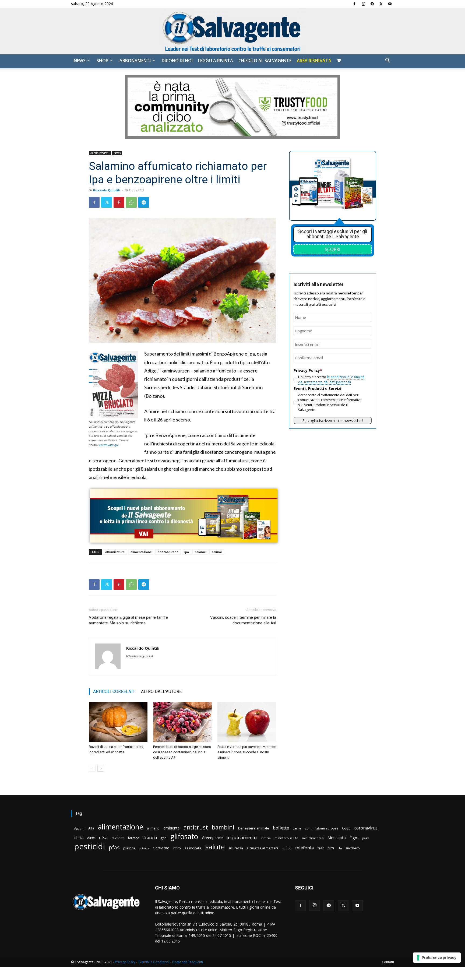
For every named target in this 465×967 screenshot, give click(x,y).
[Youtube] (390, 4)
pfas (114, 847)
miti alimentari (313, 838)
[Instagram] (363, 4)
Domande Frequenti (187, 962)
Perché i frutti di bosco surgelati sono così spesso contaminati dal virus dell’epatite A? (182, 752)
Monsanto (336, 837)
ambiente (171, 828)
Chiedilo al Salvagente (264, 61)
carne (297, 828)
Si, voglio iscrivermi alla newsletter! (332, 420)
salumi (217, 552)
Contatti (388, 962)
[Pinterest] (119, 202)
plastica (129, 848)
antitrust (196, 827)
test (321, 848)
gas (164, 837)
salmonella (193, 848)
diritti (91, 837)
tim (330, 847)
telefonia (304, 847)
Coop (346, 828)
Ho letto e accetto (331, 379)
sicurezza (235, 848)
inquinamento (242, 837)
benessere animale (253, 828)
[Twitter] (381, 4)
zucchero (353, 848)
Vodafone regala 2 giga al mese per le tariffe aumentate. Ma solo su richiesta (128, 620)
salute (215, 847)
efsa (103, 838)
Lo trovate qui (109, 445)
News (80, 61)
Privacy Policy (125, 962)
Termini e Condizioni (154, 962)
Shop (102, 61)
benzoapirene (168, 552)
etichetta (117, 838)
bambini (223, 827)
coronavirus (366, 828)
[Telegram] (372, 4)
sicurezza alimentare (263, 848)
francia (150, 838)
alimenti (153, 828)
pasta (365, 838)
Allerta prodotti (99, 153)
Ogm (354, 837)
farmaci (134, 838)
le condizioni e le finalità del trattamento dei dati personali (331, 379)
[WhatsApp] (131, 202)
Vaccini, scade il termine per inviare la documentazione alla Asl (243, 620)
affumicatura (115, 552)
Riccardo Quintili (106, 190)
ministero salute (286, 838)
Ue (340, 848)
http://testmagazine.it (139, 656)
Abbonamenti (135, 61)
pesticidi (89, 846)
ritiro (177, 848)
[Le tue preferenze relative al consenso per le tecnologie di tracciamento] (437, 957)
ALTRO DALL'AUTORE (161, 691)
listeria (265, 838)
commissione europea (321, 828)
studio (286, 848)
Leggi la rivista (215, 61)
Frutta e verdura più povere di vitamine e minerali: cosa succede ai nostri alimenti (246, 752)
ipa (186, 552)
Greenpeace (212, 837)
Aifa (91, 828)
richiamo (161, 847)
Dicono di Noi (177, 61)
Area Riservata (314, 61)
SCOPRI (332, 249)
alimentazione (141, 552)
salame (200, 552)
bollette (281, 828)
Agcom (79, 828)
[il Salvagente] (232, 31)
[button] (387, 61)
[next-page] (100, 768)
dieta (78, 837)
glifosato (184, 836)
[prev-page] (92, 768)
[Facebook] (354, 4)
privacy (144, 848)
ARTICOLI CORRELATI (114, 691)
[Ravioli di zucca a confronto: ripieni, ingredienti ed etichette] (118, 722)
